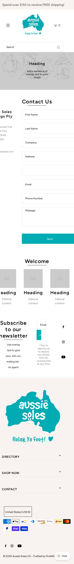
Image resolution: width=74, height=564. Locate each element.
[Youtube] (63, 357)
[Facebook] (63, 327)
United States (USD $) (18, 511)
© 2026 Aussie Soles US (17, 556)
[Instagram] (63, 342)
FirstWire (51, 556)
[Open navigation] (10, 25)
